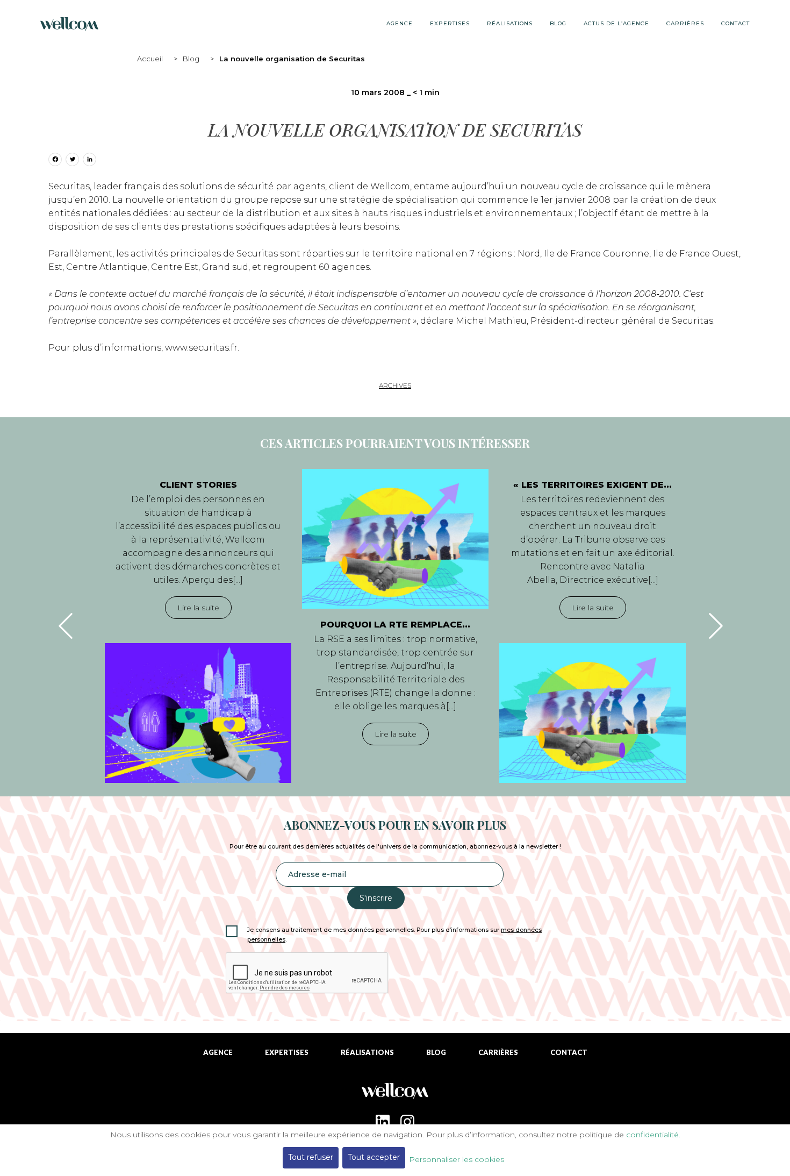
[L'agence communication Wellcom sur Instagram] (407, 1122)
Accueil (150, 58)
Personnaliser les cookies (456, 1159)
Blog (191, 58)
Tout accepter (374, 1157)
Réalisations (510, 23)
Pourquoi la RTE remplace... (395, 624)
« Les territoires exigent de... (592, 485)
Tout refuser (310, 1157)
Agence (399, 23)
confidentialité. (653, 1134)
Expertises (450, 23)
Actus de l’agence (616, 23)
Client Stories (198, 485)
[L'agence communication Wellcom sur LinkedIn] (383, 1122)
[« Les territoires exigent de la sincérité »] (592, 713)
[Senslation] (395, 1094)
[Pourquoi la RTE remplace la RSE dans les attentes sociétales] (395, 539)
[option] (198, 626)
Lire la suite (198, 607)
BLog (558, 23)
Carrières (685, 23)
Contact (735, 23)
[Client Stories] (198, 713)
